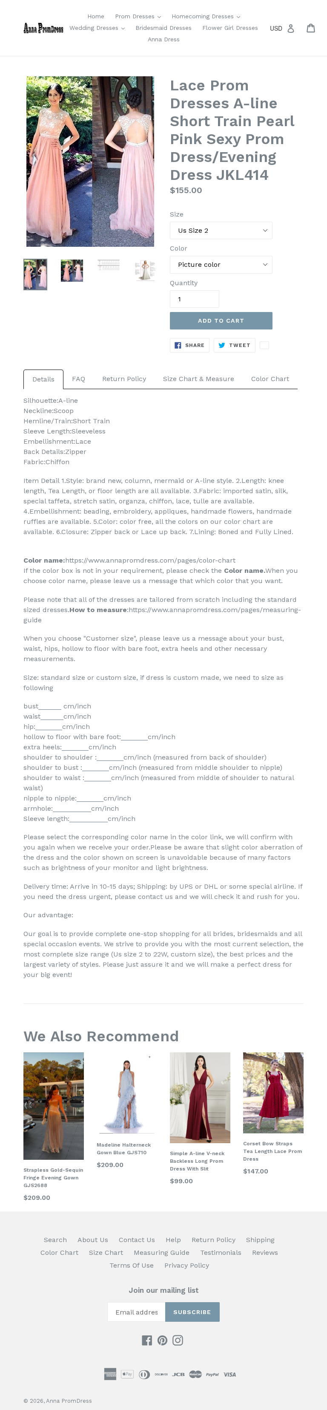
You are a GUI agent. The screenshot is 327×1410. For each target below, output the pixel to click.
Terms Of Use (131, 1265)
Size (177, 214)
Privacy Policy (186, 1265)
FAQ (78, 379)
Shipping (260, 1240)
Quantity (184, 283)
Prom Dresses (140, 16)
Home (95, 16)
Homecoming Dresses (208, 16)
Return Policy (124, 379)
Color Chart (270, 379)
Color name (244, 570)
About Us (92, 1240)
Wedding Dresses (99, 27)
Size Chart (106, 1252)
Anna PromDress (69, 1401)
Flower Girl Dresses (230, 27)
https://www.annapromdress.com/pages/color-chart (150, 560)
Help (173, 1240)
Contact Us (137, 1240)
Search (55, 1240)
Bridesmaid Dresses (163, 27)
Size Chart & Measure (198, 379)
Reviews (265, 1252)
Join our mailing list (164, 1290)
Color (178, 248)
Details (43, 379)
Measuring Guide (161, 1252)
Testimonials (220, 1252)
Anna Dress (164, 39)
